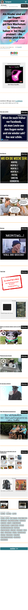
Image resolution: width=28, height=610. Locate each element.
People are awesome (5, 530)
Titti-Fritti (2, 271)
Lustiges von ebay (14, 525)
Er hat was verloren (5, 383)
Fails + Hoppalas (13, 518)
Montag (2, 228)
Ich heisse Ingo (4, 195)
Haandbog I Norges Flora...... (21, 317)
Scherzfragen (19, 530)
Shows (25, 530)
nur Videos (9, 513)
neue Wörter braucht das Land (7, 527)
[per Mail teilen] (14, 53)
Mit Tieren (21, 525)
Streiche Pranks (8, 532)
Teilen (4, 47)
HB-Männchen (4, 520)
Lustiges (6, 6)
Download (7, 47)
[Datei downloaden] (14, 128)
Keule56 (19, 47)
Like (1, 47)
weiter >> (14, 549)
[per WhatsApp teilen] (16, 53)
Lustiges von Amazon (5, 525)
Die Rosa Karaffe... (14, 84)
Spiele (2, 532)
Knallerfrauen (22, 520)
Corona (7, 518)
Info (12, 47)
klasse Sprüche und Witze (13, 6)
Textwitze (14, 532)
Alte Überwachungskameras (8, 411)
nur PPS (14, 513)
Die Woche (3, 153)
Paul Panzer (16, 527)
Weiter (24, 6)
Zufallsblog (3, 501)
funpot (8, 2)
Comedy (2, 518)
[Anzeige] (14, 82)
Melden (10, 47)
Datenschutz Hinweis (14, 54)
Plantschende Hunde (6, 355)
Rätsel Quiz (13, 530)
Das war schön (4, 111)
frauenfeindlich (17, 537)
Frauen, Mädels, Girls (22, 518)
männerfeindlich (4, 539)
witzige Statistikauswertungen (7, 537)
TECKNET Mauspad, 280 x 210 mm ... (7, 313)
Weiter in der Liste (23, 501)
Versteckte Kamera (21, 532)
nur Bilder (3, 513)
